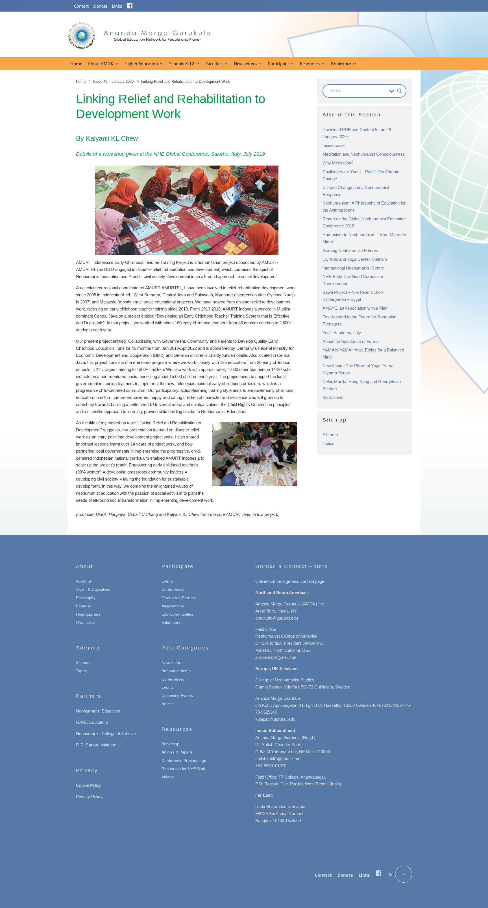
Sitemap (330, 434)
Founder (83, 606)
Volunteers (171, 622)
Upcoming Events (177, 695)
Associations (173, 606)
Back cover (333, 397)
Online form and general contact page (289, 581)
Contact (81, 6)
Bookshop (170, 744)
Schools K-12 (181, 63)
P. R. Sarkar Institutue (96, 744)
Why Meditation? (338, 162)
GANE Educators (92, 722)
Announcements (176, 670)
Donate (100, 6)
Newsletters (245, 63)
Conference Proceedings (184, 760)
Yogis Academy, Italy (342, 332)
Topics (328, 443)
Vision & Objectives (93, 589)
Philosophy (85, 598)
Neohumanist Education (98, 711)
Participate (278, 63)
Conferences (173, 589)
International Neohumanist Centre (353, 268)
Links (117, 6)
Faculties (214, 63)
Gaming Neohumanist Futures (350, 250)
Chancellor (85, 622)
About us (84, 581)
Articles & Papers (177, 752)
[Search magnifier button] (400, 91)
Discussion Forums (179, 598)
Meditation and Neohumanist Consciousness (364, 154)
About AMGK (100, 63)
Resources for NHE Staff (183, 768)
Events (168, 581)
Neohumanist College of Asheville (107, 733)
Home (76, 63)
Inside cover (334, 145)
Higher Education (141, 63)
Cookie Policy (88, 785)
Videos (168, 777)
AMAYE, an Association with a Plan (355, 308)
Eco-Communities (177, 614)
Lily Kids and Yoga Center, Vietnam (355, 259)
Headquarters (88, 614)
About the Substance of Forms (351, 341)
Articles (168, 703)
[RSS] (390, 875)
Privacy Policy (89, 796)
